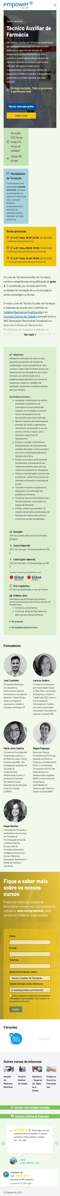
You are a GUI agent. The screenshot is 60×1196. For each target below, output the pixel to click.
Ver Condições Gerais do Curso (24, 627)
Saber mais (21, 115)
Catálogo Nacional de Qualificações (23, 312)
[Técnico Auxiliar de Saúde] (23, 1069)
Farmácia (18, 21)
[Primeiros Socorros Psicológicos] (51, 1069)
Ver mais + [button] (30, 334)
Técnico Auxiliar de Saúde (22, 1080)
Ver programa (17, 621)
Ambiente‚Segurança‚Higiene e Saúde (37, 1083)
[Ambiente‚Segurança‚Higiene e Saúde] (37, 1069)
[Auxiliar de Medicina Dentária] (9, 1069)
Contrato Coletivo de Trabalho (20, 316)
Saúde (10, 21)
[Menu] (55, 5)
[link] (16, 1039)
